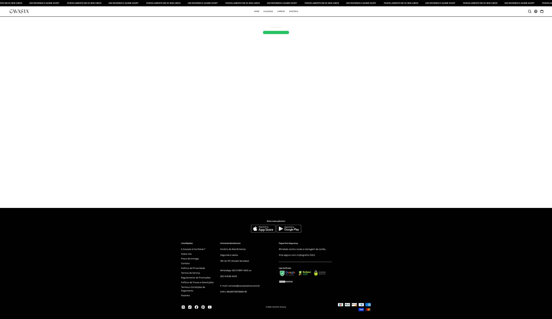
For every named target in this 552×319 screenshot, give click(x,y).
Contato (185, 263)
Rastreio (185, 295)
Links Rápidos (187, 243)
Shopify (283, 307)
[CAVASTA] (20, 11)
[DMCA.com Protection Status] (305, 282)
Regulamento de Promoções (195, 277)
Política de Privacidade (193, 268)
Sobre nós (186, 253)
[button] (530, 11)
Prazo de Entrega (190, 258)
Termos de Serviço (190, 272)
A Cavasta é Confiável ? (193, 249)
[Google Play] (289, 231)
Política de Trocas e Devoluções (197, 282)
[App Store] (264, 231)
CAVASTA (275, 307)
